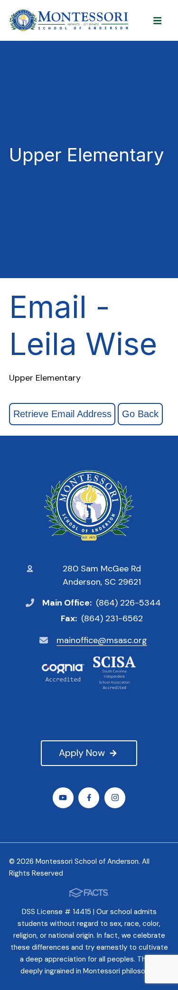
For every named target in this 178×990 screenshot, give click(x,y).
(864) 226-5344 (128, 602)
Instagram (114, 797)
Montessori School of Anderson (89, 505)
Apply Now (82, 753)
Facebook (88, 797)
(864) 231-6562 (112, 618)
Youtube (63, 797)
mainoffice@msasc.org (101, 640)
